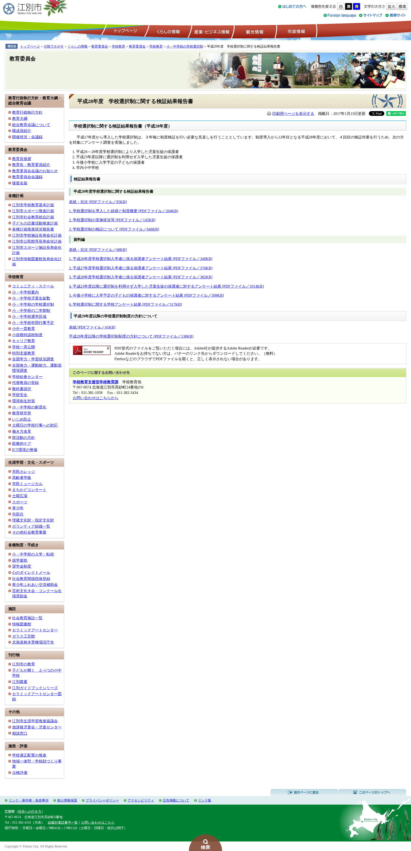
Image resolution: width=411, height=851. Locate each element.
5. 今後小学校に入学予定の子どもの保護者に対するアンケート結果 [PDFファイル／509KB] (146, 295)
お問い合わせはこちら (97, 822)
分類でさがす (54, 46)
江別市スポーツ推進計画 (33, 211)
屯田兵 (18, 514)
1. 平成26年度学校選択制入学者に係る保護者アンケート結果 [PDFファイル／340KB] (140, 259)
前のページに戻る (304, 792)
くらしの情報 (168, 31)
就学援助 (19, 560)
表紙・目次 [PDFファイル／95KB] (98, 202)
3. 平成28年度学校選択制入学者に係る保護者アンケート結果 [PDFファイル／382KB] (140, 277)
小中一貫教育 (23, 329)
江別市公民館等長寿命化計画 (37, 241)
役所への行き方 (29, 811)
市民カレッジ (23, 472)
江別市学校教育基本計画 (33, 205)
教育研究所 (21, 413)
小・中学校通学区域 (29, 317)
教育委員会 (99, 46)
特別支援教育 (23, 353)
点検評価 (19, 773)
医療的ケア (21, 444)
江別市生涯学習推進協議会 (35, 721)
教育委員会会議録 (27, 177)
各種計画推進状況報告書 (33, 229)
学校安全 (19, 395)
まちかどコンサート (29, 490)
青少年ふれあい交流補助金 (35, 585)
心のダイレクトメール (31, 573)
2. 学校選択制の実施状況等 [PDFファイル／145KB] (112, 220)
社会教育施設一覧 (27, 618)
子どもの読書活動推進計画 (35, 223)
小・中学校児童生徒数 (31, 298)
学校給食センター (27, 377)
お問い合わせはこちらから (95, 398)
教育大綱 (19, 119)
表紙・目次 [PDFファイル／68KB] (98, 250)
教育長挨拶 (21, 159)
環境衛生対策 (23, 401)
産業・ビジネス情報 (211, 31)
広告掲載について (176, 800)
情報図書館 (21, 624)
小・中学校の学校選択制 (184, 46)
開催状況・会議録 (27, 137)
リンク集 (204, 800)
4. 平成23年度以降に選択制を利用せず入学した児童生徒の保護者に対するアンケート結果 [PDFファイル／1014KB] (166, 286)
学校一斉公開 (23, 347)
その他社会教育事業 (29, 532)
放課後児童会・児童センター (37, 727)
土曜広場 (19, 496)
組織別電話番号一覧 (63, 822)
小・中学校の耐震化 (29, 407)
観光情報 (254, 31)
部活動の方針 (23, 438)
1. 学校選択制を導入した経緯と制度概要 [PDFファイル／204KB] (123, 211)
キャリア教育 (23, 341)
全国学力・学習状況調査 (33, 359)
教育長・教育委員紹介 (31, 165)
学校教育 (118, 46)
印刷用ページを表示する (293, 114)
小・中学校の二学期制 (31, 311)
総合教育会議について (31, 125)
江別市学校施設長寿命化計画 (37, 235)
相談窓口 (19, 733)
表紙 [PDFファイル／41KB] (92, 327)
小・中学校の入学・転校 (33, 554)
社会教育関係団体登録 (31, 579)
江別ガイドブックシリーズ (35, 688)
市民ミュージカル (27, 484)
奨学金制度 (21, 566)
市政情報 (295, 31)
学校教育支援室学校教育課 (95, 382)
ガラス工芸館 (23, 636)
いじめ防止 (21, 419)
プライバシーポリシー (102, 800)
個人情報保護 (67, 800)
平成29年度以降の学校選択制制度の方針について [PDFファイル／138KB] (131, 336)
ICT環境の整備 (24, 450)
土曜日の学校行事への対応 (35, 425)
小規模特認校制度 (27, 335)
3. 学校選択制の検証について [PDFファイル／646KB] (114, 229)
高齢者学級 (21, 478)
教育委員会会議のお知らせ (35, 171)
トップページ (125, 31)
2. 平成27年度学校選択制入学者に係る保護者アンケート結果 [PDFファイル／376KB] (140, 268)
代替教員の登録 (25, 383)
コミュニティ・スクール (33, 286)
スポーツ (19, 502)
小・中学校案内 (25, 292)
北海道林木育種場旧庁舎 (33, 642)
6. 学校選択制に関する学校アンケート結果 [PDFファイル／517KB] (125, 304)
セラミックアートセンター (35, 630)
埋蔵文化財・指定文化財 (33, 520)
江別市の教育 (23, 664)
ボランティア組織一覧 (31, 526)
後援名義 (19, 183)
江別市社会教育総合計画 (33, 217)
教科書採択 (21, 389)
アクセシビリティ (140, 800)
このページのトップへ (372, 792)
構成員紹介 (21, 131)
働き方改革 (21, 431)
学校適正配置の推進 (29, 755)
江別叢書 (19, 682)
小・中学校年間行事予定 (33, 323)
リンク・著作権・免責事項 (29, 800)
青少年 (18, 508)
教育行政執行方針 (27, 112)
